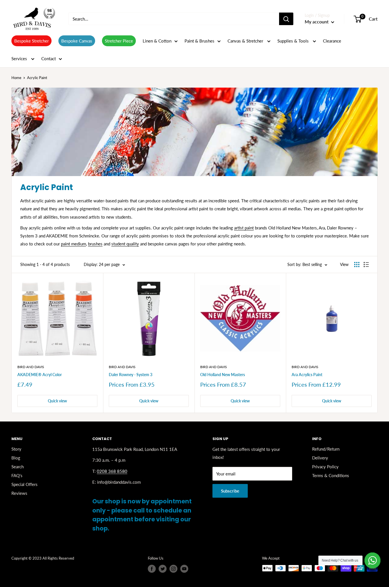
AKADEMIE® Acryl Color (39, 374)
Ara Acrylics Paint (307, 374)
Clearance (332, 40)
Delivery (320, 457)
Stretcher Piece (119, 40)
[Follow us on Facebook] (152, 569)
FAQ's (16, 475)
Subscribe (230, 490)
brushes (95, 243)
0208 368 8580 (112, 471)
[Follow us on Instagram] (173, 569)
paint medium (73, 243)
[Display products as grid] (356, 264)
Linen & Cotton (157, 40)
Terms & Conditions (330, 475)
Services (19, 58)
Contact (48, 58)
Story (16, 448)
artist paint (244, 227)
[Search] (286, 19)
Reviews (19, 493)
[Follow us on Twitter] (163, 569)
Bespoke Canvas (76, 40)
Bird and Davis (30, 367)
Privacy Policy (325, 466)
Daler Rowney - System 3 (130, 374)
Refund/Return (325, 448)
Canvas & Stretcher (246, 40)
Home (16, 77)
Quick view (57, 400)
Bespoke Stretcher (31, 40)
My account (317, 21)
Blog (15, 457)
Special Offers (24, 484)
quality (132, 243)
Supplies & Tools (293, 40)
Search (17, 466)
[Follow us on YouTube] (184, 569)
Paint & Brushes (199, 40)
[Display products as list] (366, 264)
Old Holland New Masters (222, 374)
